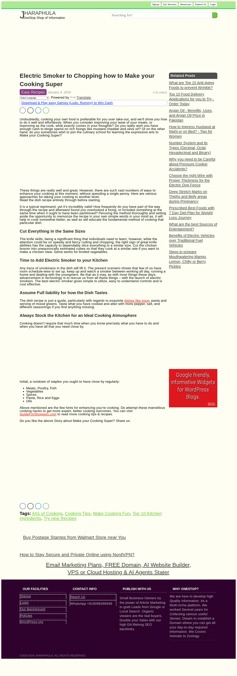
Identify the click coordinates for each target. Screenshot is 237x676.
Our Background (32, 609)
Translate (84, 97)
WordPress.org (31, 622)
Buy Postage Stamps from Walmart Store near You (74, 537)
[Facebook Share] (23, 110)
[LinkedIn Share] (38, 110)
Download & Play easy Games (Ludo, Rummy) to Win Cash (67, 103)
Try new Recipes (60, 518)
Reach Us (77, 597)
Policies (26, 615)
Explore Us (200, 4)
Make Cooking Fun (111, 513)
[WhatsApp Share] (46, 110)
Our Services (169, 4)
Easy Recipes (33, 92)
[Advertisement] (116, 45)
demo (211, 403)
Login (213, 4)
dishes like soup (136, 300)
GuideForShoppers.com (38, 414)
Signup (155, 4)
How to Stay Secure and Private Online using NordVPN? (77, 554)
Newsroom (185, 4)
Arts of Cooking (47, 513)
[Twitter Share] (30, 110)
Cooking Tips (77, 513)
